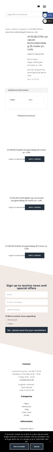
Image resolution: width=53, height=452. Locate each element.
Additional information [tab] (18, 90)
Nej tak (36, 446)
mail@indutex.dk (26, 380)
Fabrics (15, 29)
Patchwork (12, 320)
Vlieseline (23, 29)
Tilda (27, 409)
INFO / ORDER (35, 159)
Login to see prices (35, 54)
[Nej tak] (50, 441)
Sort (30, 100)
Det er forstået (19, 446)
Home (7, 29)
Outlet (26, 415)
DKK (47, 15)
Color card (26, 412)
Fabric (10, 324)
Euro (47, 21)
